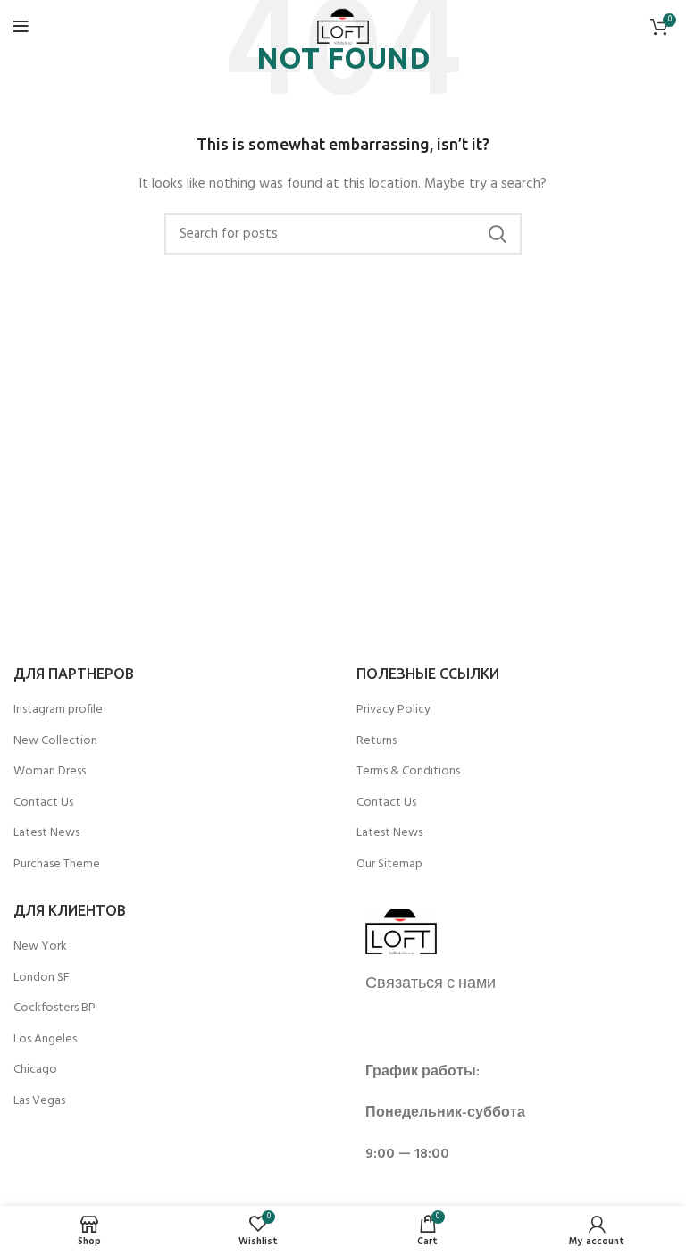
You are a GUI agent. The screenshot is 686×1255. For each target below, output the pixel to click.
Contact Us (43, 803)
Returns (376, 741)
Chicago (35, 1070)
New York (40, 947)
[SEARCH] (497, 234)
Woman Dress (49, 772)
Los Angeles (45, 1040)
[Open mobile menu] (21, 27)
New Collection (55, 741)
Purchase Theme (56, 865)
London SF (41, 978)
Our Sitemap (389, 865)
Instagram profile (58, 710)
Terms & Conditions (408, 772)
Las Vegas (39, 1101)
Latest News (46, 833)
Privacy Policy (393, 710)
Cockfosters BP (54, 1008)
